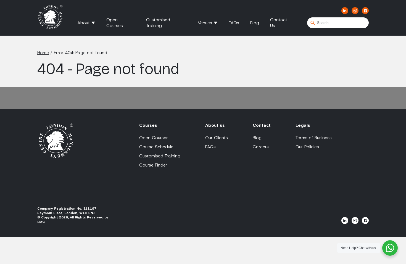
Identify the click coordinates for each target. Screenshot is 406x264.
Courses (148, 125)
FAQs (234, 23)
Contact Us (278, 22)
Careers (261, 147)
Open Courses (114, 22)
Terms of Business (314, 138)
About (83, 23)
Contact (262, 125)
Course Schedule (156, 147)
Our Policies (307, 147)
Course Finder (153, 165)
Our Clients (216, 138)
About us (215, 125)
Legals (303, 125)
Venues (205, 23)
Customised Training (158, 22)
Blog (254, 23)
